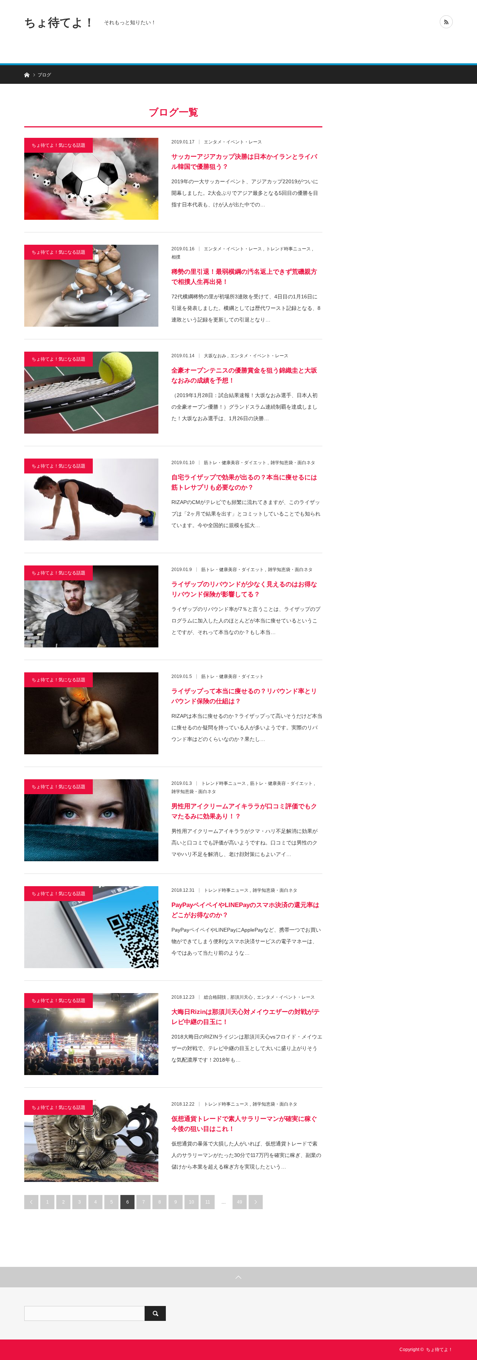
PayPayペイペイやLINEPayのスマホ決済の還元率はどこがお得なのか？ (245, 910)
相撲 (175, 257)
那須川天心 (241, 997)
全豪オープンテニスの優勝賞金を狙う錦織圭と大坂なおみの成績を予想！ (244, 375)
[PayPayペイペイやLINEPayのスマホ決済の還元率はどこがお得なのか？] (91, 927)
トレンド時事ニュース (288, 248)
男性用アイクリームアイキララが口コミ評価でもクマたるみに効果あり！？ (244, 811)
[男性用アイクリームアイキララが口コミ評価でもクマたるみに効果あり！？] (91, 820)
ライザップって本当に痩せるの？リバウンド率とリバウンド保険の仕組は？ (244, 696)
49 (239, 1202)
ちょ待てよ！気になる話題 (58, 145)
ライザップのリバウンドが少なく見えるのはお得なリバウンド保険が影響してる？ (244, 589)
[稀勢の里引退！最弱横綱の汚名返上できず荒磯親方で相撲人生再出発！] (91, 286)
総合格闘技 (215, 997)
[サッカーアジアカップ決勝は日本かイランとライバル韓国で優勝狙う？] (91, 179)
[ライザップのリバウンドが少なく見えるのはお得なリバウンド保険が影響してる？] (91, 606)
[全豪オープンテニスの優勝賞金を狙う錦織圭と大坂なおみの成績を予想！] (91, 393)
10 (191, 1202)
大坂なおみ (215, 355)
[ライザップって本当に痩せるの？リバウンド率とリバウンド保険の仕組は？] (91, 713)
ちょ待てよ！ (59, 22)
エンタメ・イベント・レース (233, 142)
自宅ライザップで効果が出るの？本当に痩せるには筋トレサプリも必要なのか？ (244, 482)
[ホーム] (26, 74)
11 (207, 1202)
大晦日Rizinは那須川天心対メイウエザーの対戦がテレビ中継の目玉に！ (245, 1016)
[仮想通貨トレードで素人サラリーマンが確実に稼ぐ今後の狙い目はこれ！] (91, 1141)
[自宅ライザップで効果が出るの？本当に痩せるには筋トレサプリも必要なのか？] (91, 499)
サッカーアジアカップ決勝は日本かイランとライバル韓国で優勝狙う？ (244, 161)
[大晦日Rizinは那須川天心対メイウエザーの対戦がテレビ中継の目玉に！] (91, 1034)
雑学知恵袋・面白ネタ (293, 462)
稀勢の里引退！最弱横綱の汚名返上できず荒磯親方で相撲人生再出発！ (244, 276)
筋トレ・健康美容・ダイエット (235, 462)
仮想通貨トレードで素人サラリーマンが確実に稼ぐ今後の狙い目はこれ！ (244, 1123)
